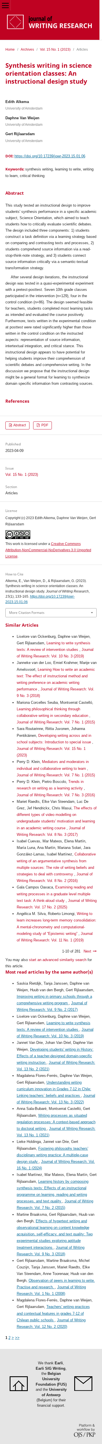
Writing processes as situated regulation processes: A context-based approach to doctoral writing (56, 1122)
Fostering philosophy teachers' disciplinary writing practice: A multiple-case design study (52, 1155)
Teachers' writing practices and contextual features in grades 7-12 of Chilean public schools (53, 1313)
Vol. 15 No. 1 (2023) (55, 50)
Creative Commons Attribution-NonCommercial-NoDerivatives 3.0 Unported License (48, 550)
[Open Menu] (5, 5)
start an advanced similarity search (57, 960)
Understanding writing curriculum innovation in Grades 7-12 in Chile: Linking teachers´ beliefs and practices (54, 1089)
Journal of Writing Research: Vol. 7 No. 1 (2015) (56, 722)
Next (87, 951)
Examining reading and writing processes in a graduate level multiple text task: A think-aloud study (55, 893)
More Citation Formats (26, 612)
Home (10, 50)
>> (17, 1338)
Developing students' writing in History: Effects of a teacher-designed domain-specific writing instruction (55, 1056)
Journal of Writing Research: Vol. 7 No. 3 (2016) (56, 795)
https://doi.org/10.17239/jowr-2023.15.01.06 (49, 156)
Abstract (19, 425)
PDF (44, 425)
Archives (27, 50)
